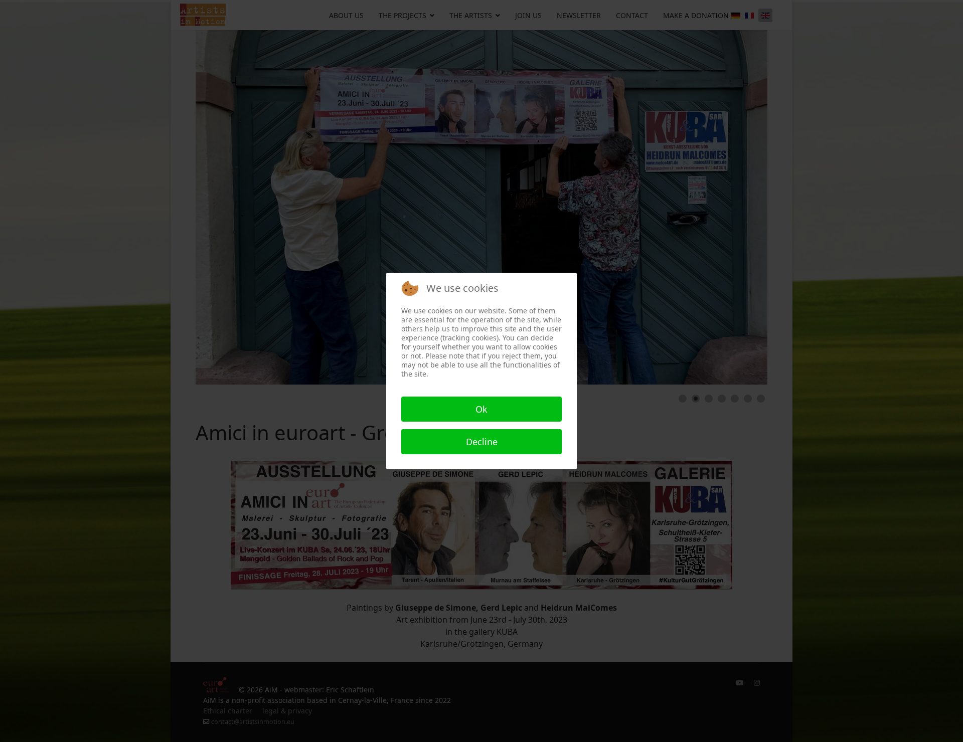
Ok (481, 409)
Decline (482, 442)
